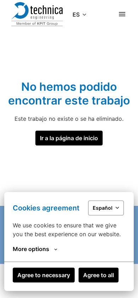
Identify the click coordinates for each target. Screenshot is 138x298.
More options (31, 248)
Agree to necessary (43, 275)
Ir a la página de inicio (69, 138)
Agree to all (98, 275)
